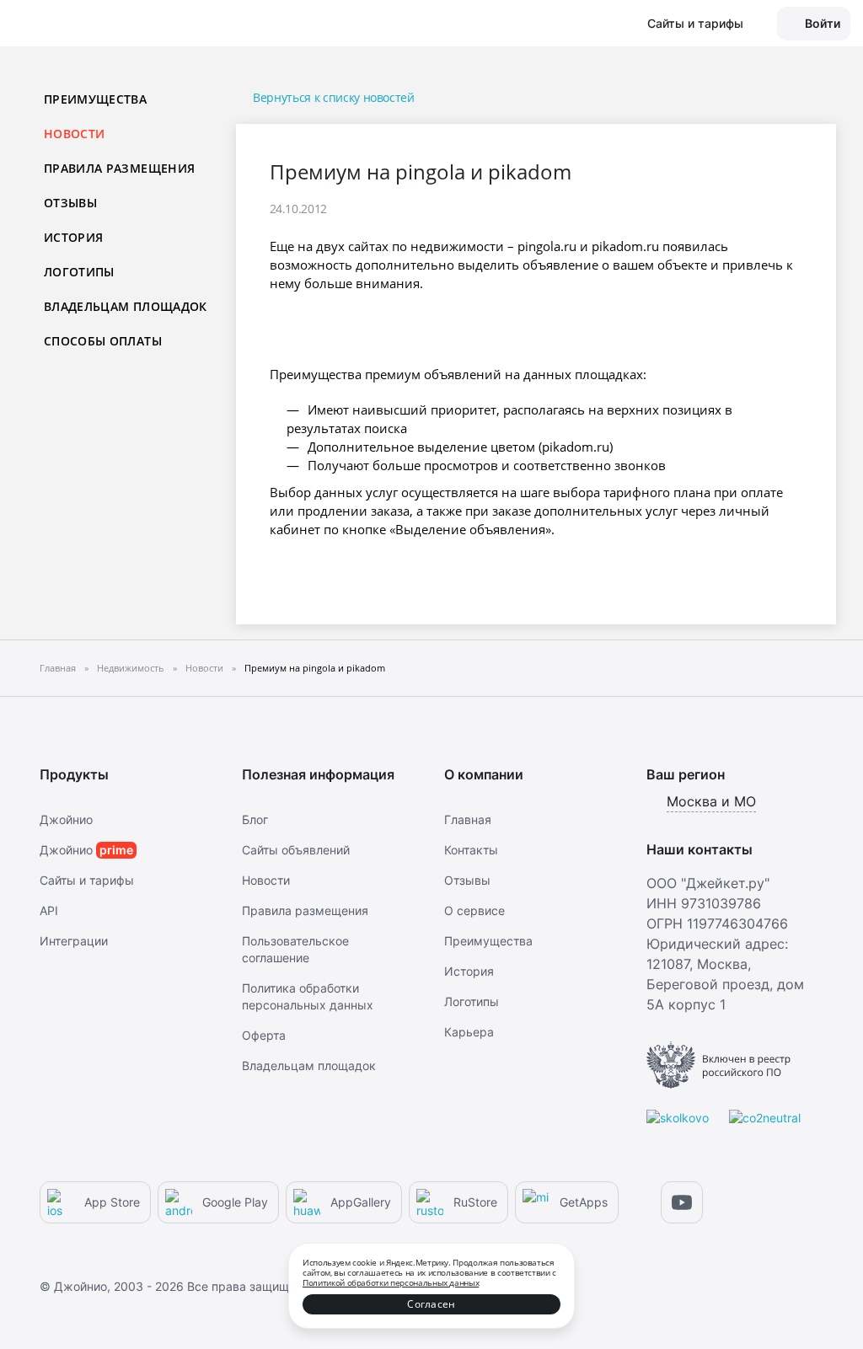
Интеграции (74, 941)
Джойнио (66, 819)
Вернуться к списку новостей (334, 97)
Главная (467, 819)
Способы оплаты (103, 341)
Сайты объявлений (296, 850)
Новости (266, 880)
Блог (255, 819)
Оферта (264, 1035)
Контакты (471, 850)
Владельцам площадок (125, 306)
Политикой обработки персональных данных (391, 1282)
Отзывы (70, 203)
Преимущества (95, 99)
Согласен (431, 1304)
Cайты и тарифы (87, 880)
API (49, 910)
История (73, 237)
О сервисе (474, 910)
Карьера (469, 1032)
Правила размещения (119, 168)
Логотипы (79, 272)
